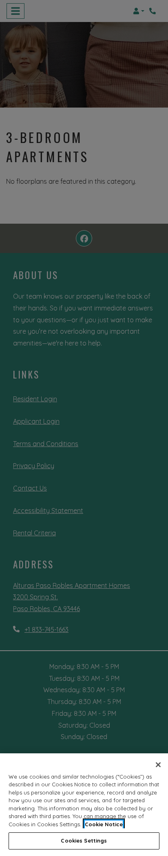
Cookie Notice (104, 824)
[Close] (158, 765)
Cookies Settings (84, 840)
